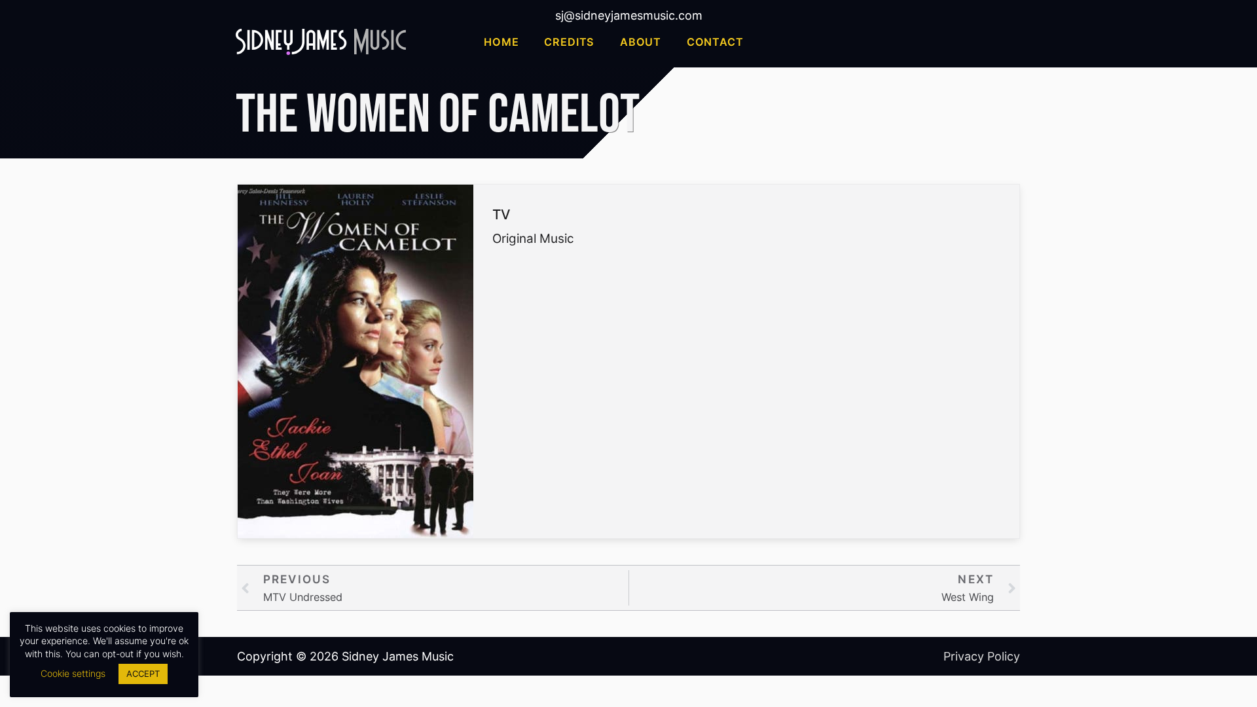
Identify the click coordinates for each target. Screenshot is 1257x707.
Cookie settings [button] (73, 673)
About (640, 41)
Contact (715, 41)
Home (501, 41)
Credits (569, 41)
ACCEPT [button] (143, 673)
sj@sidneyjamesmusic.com (628, 15)
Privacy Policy (981, 656)
